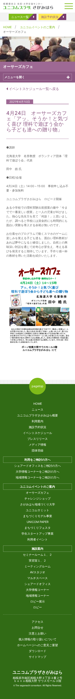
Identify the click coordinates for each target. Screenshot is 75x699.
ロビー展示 (37, 601)
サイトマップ (37, 656)
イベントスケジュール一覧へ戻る (33, 89)
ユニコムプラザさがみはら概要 (37, 415)
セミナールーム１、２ (37, 554)
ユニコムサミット (37, 510)
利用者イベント (37, 539)
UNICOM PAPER (38, 522)
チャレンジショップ (37, 498)
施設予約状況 (50, 17)
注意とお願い (37, 633)
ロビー (37, 607)
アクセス (37, 621)
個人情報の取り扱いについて (37, 639)
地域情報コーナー (37, 595)
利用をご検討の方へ (37, 459)
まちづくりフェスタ (37, 527)
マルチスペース (37, 578)
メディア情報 (37, 444)
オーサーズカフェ (37, 492)
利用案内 (37, 421)
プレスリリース (37, 438)
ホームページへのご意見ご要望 (37, 645)
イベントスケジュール (37, 433)
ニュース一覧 (20, 17)
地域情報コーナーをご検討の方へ (37, 477)
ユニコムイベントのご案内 (37, 27)
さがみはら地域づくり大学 (37, 504)
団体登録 (37, 450)
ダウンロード (37, 651)
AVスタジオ (37, 572)
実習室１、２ (37, 560)
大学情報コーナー (37, 589)
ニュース (37, 409)
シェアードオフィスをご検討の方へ (37, 465)
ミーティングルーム (37, 566)
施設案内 (37, 548)
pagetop (37, 386)
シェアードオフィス (37, 584)
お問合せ (37, 627)
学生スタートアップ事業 (37, 533)
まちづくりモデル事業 (37, 516)
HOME (7, 27)
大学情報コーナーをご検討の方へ (37, 471)
